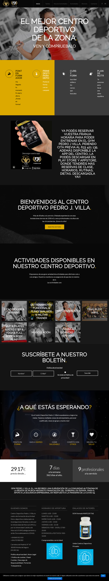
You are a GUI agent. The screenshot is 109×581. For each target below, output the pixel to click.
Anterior (5, 34)
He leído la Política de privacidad (65, 376)
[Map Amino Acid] (85, 539)
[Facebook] (102, 3)
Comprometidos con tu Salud (52, 540)
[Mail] (105, 3)
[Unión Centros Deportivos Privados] (85, 564)
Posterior (104, 34)
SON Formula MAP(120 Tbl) (83, 513)
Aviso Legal (32, 554)
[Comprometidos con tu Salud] (54, 559)
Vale (103, 576)
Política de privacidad (54, 368)
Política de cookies (18, 557)
